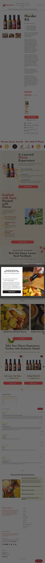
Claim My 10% (11, 291)
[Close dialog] (43, 268)
